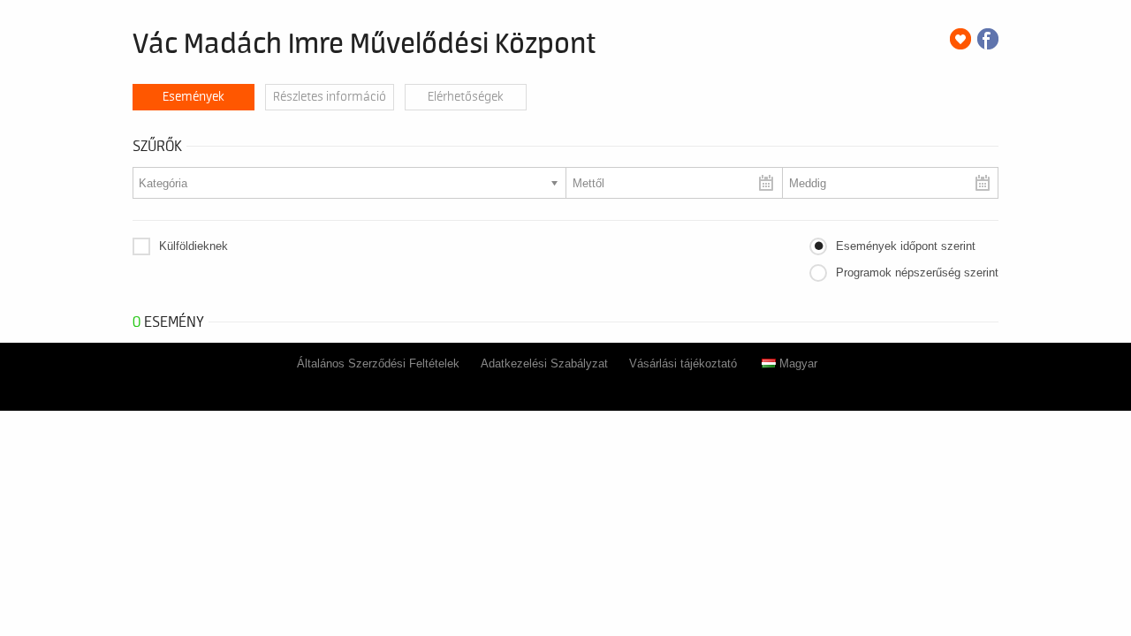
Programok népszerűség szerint (917, 272)
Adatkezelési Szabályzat (544, 363)
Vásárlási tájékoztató (683, 363)
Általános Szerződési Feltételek (378, 363)
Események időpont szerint (905, 246)
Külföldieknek (193, 246)
